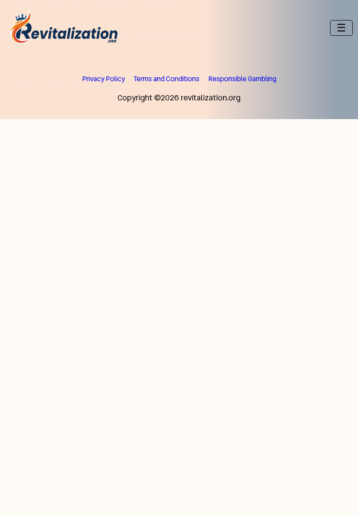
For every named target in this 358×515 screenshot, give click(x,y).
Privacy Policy (103, 79)
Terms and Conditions (167, 79)
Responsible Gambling (242, 79)
